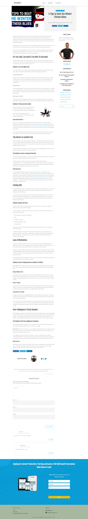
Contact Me (15, 511)
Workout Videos (63, 101)
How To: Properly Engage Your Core (66, 72)
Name (15, 400)
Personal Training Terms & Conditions (20, 513)
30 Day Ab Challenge (43, 124)
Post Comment (49, 426)
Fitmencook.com (36, 172)
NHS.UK (36, 206)
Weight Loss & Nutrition (65, 97)
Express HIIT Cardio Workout (36, 125)
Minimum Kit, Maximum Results (33, 127)
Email (15, 407)
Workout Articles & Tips (65, 99)
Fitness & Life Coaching (65, 92)
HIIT (34, 287)
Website (14, 414)
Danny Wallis (22, 445)
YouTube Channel (36, 176)
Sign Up (59, 497)
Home (14, 510)
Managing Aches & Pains (65, 94)
